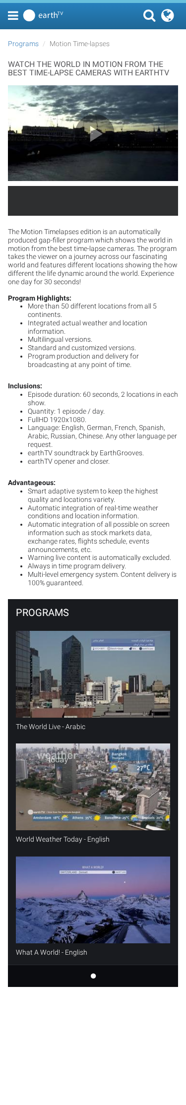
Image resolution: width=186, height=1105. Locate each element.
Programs (23, 44)
